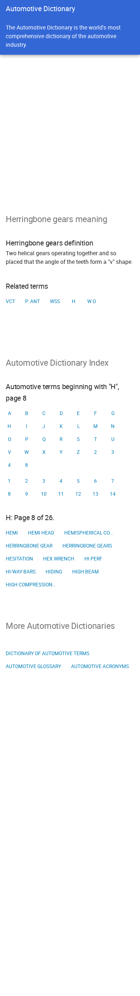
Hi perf (93, 558)
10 (44, 494)
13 (95, 494)
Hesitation (19, 558)
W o (91, 301)
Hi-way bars (21, 571)
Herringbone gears (87, 545)
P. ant (32, 301)
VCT (10, 301)
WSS (55, 301)
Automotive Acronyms (100, 666)
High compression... (31, 584)
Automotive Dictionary (40, 8)
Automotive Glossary (33, 666)
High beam (85, 571)
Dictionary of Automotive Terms (47, 653)
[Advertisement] (70, 128)
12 (78, 494)
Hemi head (41, 532)
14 (113, 494)
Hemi (12, 532)
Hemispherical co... (89, 532)
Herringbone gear (29, 545)
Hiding (54, 571)
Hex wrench (58, 558)
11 (61, 494)
